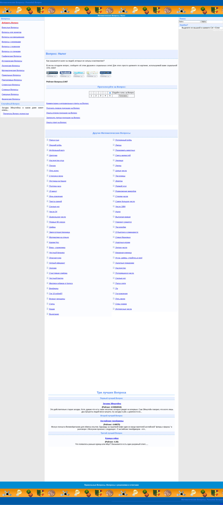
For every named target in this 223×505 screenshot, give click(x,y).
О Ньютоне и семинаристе (126, 232)
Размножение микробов (125, 191)
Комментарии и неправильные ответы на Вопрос (67, 103)
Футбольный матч (56, 150)
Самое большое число (125, 201)
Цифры (52, 227)
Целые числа (121, 171)
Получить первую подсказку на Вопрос (63, 108)
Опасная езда (55, 258)
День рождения (56, 196)
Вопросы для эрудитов (11, 32)
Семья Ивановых (123, 237)
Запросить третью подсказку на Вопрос (63, 118)
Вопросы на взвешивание (13, 37)
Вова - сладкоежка (57, 248)
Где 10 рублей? (55, 294)
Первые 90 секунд (57, 222)
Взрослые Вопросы (10, 28)
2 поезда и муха (56, 176)
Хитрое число (121, 248)
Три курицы (120, 176)
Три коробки (120, 227)
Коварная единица (123, 253)
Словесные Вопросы (11, 85)
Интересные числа (123, 309)
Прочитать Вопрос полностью (16, 114)
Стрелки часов (121, 196)
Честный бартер (56, 278)
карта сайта (218, 30)
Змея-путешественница (59, 232)
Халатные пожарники (124, 263)
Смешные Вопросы (10, 94)
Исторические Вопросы (12, 61)
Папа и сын (54, 140)
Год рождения (121, 294)
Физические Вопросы (11, 99)
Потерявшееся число (124, 273)
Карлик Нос (54, 242)
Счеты (52, 304)
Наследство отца (56, 161)
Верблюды (53, 289)
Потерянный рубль (123, 140)
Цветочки (53, 155)
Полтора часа (55, 186)
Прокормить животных (125, 150)
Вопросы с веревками (11, 42)
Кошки (52, 309)
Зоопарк (52, 268)
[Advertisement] (111, 33)
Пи (116, 289)
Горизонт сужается (123, 222)
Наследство (120, 268)
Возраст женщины (57, 299)
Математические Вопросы (13, 70)
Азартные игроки (122, 242)
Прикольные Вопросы (11, 75)
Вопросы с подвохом (11, 47)
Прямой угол (120, 186)
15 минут (53, 191)
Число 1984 (120, 207)
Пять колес (54, 171)
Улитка (118, 166)
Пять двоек (120, 299)
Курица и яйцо (112, 438)
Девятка (119, 181)
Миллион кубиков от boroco (61, 283)
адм (221, 504)
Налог (118, 212)
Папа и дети (120, 283)
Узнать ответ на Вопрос (56, 122)
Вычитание (54, 314)
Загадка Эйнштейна (112, 404)
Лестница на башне (57, 181)
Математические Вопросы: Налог (111, 15)
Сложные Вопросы (10, 90)
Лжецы (118, 145)
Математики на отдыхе (59, 237)
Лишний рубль (55, 145)
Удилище (119, 161)
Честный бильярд (56, 253)
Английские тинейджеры (112, 421)
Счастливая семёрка (58, 273)
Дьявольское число (57, 217)
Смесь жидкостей (123, 155)
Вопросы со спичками (11, 51)
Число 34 (53, 212)
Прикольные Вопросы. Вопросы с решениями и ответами (111, 485)
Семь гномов (121, 304)
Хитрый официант (57, 263)
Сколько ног (54, 207)
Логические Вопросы (11, 66)
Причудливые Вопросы (12, 80)
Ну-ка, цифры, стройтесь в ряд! (128, 258)
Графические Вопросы (11, 56)
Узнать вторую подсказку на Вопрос (61, 113)
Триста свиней (55, 201)
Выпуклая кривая (123, 217)
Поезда (52, 166)
